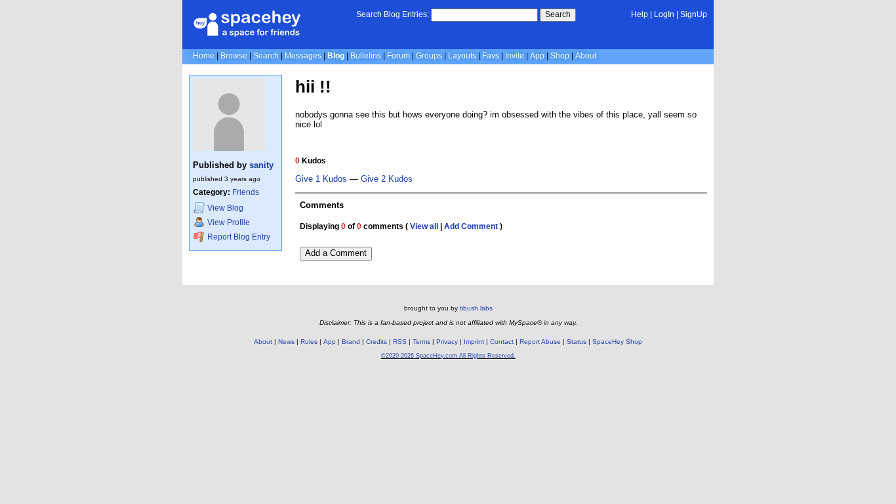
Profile (228, 222)
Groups (429, 55)
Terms (421, 341)
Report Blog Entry (237, 237)
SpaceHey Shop (617, 341)
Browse (233, 55)
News (286, 341)
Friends (245, 192)
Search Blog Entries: (392, 14)
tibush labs (476, 308)
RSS (400, 341)
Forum (398, 55)
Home (203, 55)
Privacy (447, 341)
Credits (376, 341)
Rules (308, 341)
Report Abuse (540, 341)
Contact (502, 341)
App (537, 55)
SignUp (693, 14)
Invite (514, 55)
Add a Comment (336, 253)
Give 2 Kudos (387, 179)
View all (424, 226)
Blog (335, 55)
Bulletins (365, 55)
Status (576, 341)
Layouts (462, 55)
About (585, 55)
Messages (303, 55)
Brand (351, 341)
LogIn (664, 14)
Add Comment (471, 226)
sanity (261, 165)
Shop (559, 55)
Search (558, 14)
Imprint (474, 341)
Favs (490, 55)
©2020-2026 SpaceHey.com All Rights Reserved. (448, 355)
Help (639, 14)
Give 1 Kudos (321, 179)
